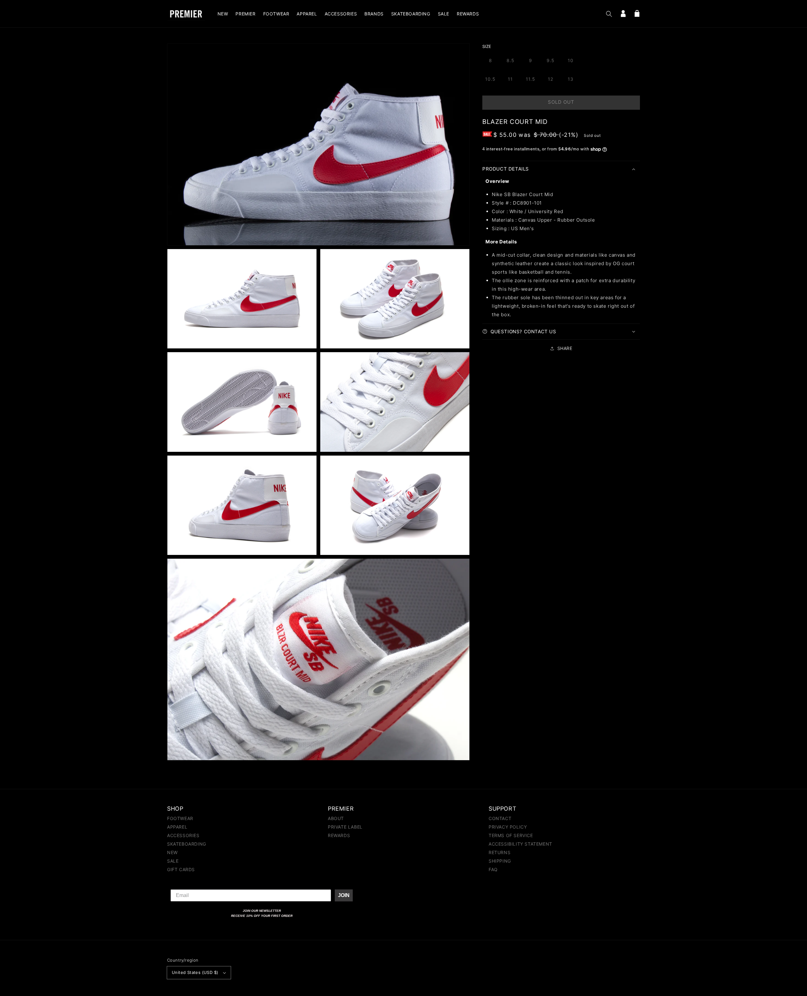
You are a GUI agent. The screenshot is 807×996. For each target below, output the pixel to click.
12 (550, 79)
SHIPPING (500, 861)
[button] (609, 14)
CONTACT (500, 818)
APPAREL (177, 827)
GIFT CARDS (181, 869)
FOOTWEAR (180, 818)
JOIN (344, 895)
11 (510, 79)
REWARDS (339, 835)
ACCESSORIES (183, 835)
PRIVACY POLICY (508, 827)
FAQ (493, 869)
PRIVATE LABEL (345, 827)
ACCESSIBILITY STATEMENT (520, 844)
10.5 (490, 79)
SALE (172, 861)
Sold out (561, 102)
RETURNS (499, 852)
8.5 (510, 60)
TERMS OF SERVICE (511, 835)
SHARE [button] (564, 348)
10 (570, 60)
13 (570, 79)
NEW (172, 852)
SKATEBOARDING (186, 844)
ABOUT (336, 818)
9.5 (550, 60)
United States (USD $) (195, 972)
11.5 (530, 79)
